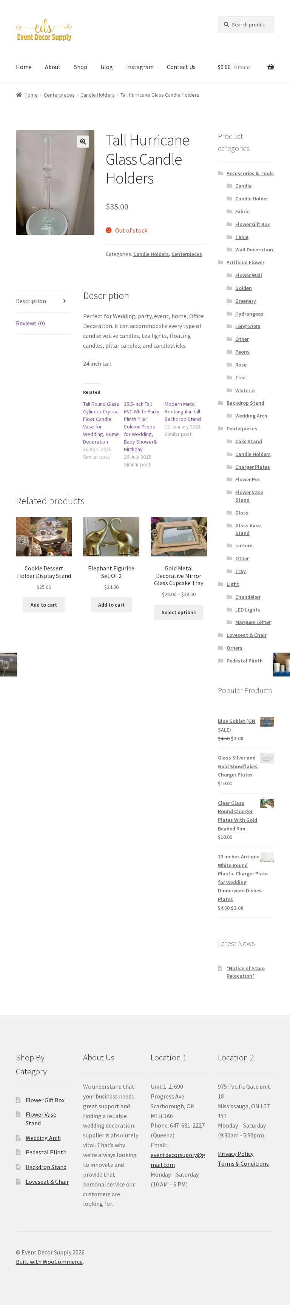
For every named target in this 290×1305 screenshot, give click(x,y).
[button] (83, 142)
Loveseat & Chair (247, 635)
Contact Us (181, 67)
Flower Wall (248, 275)
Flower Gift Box (252, 224)
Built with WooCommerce (49, 1261)
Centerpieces (59, 94)
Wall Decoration (254, 249)
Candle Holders (97, 94)
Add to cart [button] (44, 604)
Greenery (245, 300)
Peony (242, 351)
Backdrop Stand (245, 402)
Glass (241, 512)
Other (242, 339)
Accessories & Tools (250, 173)
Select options (179, 612)
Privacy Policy (235, 1153)
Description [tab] (31, 301)
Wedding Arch (251, 415)
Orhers (234, 647)
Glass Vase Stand (248, 529)
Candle (243, 185)
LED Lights (247, 609)
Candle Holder (251, 198)
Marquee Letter (253, 622)
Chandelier (248, 596)
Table (241, 237)
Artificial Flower (245, 262)
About (53, 67)
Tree (240, 377)
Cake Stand (248, 441)
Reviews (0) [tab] (30, 323)
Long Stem (248, 326)
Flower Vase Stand (249, 496)
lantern (244, 545)
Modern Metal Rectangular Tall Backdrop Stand (183, 411)
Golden (243, 288)
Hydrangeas (249, 313)
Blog (106, 67)
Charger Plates (252, 467)
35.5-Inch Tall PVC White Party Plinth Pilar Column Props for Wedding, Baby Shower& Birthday (141, 427)
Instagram (140, 67)
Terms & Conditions (243, 1163)
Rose (241, 364)
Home (24, 67)
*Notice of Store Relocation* (246, 972)
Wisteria (245, 390)
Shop (80, 67)
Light (233, 584)
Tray (240, 571)
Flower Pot (247, 479)
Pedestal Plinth (245, 660)
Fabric (242, 211)
